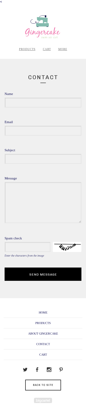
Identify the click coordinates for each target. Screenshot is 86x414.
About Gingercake (43, 333)
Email (9, 122)
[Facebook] (37, 369)
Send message (43, 274)
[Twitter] (25, 369)
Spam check (13, 238)
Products (27, 49)
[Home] (43, 27)
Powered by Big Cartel (43, 400)
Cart (47, 49)
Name (9, 94)
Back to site (43, 385)
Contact (43, 344)
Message (11, 178)
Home (43, 312)
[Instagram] (49, 369)
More (62, 49)
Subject (10, 150)
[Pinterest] (61, 369)
